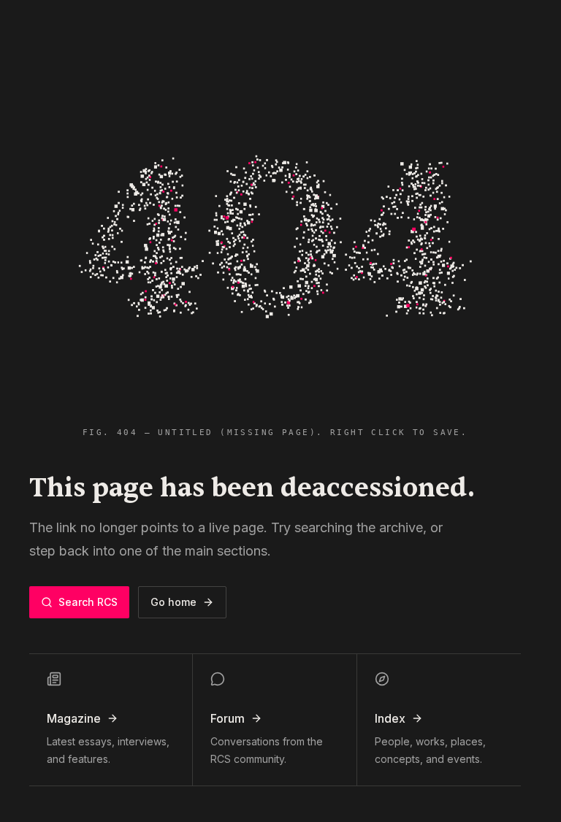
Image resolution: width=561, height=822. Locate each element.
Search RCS (88, 602)
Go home (173, 602)
